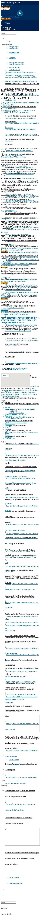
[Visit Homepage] (7, 5)
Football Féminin (10, 415)
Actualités (8, 45)
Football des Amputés (16, 308)
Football (8, 38)
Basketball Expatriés (16, 883)
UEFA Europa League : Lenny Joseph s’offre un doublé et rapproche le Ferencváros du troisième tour (20, 642)
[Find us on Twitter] (2, 442)
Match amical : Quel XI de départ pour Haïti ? (19, 596)
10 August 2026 (6, 262)
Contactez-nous (10, 439)
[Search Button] (17, 400)
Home (3, 45)
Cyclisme (8, 429)
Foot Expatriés (10, 610)
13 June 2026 (5, 309)
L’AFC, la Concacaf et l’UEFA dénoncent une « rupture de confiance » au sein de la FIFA (19, 183)
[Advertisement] (20, 66)
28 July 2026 (5, 277)
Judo (6, 431)
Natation (7, 435)
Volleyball (8, 437)
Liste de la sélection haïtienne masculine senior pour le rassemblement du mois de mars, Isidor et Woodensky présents (22, 858)
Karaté (7, 433)
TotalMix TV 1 (5, 7)
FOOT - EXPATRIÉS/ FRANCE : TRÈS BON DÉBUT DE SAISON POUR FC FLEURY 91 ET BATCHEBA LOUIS (19, 320)
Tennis (7, 889)
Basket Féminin (14, 878)
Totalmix (6, 103)
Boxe (6, 427)
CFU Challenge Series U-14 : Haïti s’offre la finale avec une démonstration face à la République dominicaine (21, 139)
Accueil (7, 407)
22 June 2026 (5, 293)
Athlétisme (8, 426)
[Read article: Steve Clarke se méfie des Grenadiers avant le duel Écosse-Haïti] (20, 296)
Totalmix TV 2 (5, 9)
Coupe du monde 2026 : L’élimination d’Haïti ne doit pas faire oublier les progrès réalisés (19, 288)
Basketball (9, 872)
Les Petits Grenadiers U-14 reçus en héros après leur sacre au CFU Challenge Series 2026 (20, 339)
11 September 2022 (7, 105)
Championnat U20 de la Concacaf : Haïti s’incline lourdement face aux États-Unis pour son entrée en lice (21, 218)
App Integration (6, 19)
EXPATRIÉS (9, 211)
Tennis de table (10, 895)
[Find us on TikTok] (3, 442)
